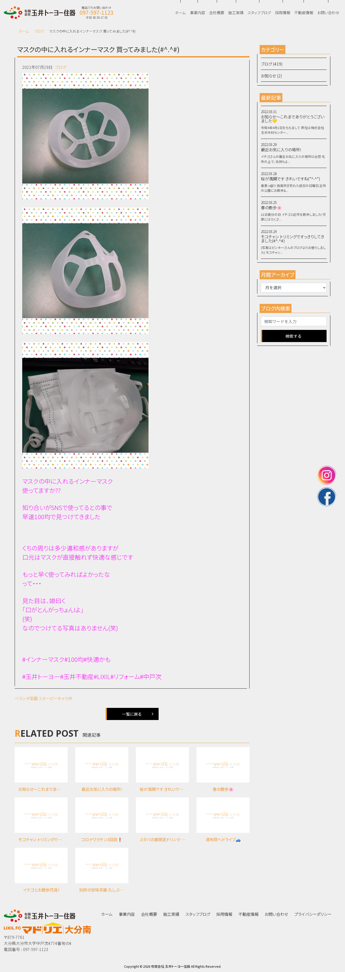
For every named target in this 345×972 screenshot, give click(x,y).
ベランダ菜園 (26, 698)
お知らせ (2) (271, 76)
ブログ (39, 31)
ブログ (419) (272, 64)
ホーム (24, 31)
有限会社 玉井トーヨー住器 (170, 966)
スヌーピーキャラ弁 (55, 698)
